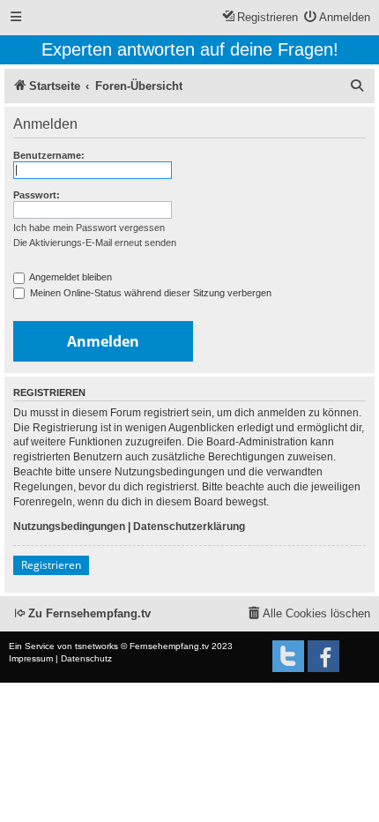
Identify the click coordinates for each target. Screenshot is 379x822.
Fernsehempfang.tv (169, 646)
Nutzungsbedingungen (69, 526)
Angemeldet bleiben (69, 277)
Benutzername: (49, 155)
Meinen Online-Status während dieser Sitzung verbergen (149, 293)
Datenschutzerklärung (189, 526)
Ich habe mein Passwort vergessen (89, 227)
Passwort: (36, 195)
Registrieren (51, 564)
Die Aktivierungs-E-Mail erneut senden (94, 242)
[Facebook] (323, 656)
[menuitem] (337, 18)
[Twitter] (288, 656)
